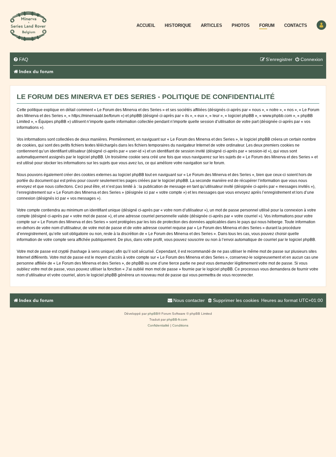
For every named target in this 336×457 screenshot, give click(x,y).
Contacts (295, 25)
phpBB (153, 313)
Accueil (145, 25)
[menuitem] (20, 59)
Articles (211, 25)
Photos (241, 25)
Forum (267, 25)
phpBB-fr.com (177, 319)
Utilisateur (321, 25)
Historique (178, 25)
